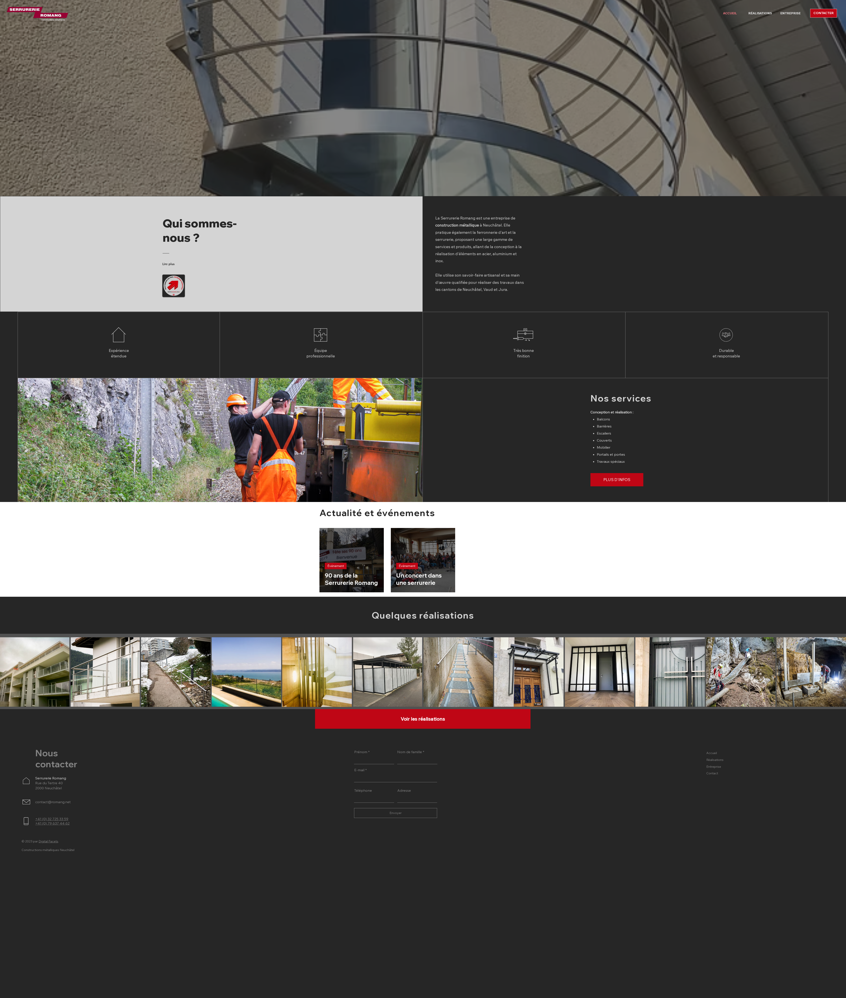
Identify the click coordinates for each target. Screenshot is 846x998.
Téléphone (363, 790)
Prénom (360, 752)
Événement (335, 566)
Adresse (404, 790)
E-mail (359, 770)
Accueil (711, 753)
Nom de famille (409, 752)
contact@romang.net (53, 802)
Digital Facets (48, 841)
